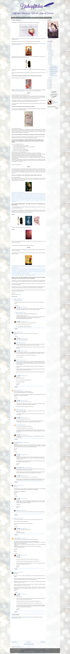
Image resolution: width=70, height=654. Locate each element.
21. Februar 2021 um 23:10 (22, 510)
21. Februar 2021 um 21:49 (23, 417)
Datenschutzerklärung (47, 17)
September (51, 54)
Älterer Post (43, 642)
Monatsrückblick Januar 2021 (53, 75)
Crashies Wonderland (17, 538)
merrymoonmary (37, 651)
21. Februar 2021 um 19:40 (23, 454)
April (50, 61)
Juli (50, 57)
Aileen (15, 485)
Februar (50, 64)
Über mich (36, 17)
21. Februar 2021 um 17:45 (26, 442)
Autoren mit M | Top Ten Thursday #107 (52, 74)
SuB (32, 17)
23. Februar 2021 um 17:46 (19, 572)
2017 (49, 83)
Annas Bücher (28, 38)
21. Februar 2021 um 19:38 (23, 400)
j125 (14, 572)
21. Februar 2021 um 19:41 (23, 498)
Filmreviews (23, 17)
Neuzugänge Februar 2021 (52, 65)
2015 (49, 85)
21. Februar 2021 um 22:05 (23, 475)
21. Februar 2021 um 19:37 (23, 350)
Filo (14, 390)
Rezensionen (18, 17)
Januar (50, 77)
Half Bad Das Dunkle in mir (22, 89)
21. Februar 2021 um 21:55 (28, 467)
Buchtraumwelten (19, 38)
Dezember (50, 50)
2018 (49, 81)
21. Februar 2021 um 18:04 (22, 312)
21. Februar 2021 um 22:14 (19, 518)
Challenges (28, 17)
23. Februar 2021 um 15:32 (24, 538)
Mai (50, 60)
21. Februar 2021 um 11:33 (19, 298)
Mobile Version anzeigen (28, 644)
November (50, 52)
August (50, 56)
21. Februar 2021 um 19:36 (23, 321)
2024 (49, 45)
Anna (15, 332)
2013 (49, 88)
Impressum (41, 17)
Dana (15, 298)
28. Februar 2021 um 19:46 (23, 375)
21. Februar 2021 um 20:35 (21, 409)
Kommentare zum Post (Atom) (19, 646)
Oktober (50, 53)
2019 (49, 80)
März (50, 63)
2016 (49, 84)
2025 (49, 43)
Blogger (44, 651)
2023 (49, 46)
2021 (49, 49)
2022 (49, 48)
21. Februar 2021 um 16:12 (23, 307)
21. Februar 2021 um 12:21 (19, 332)
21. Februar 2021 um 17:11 (19, 390)
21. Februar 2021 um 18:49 (22, 342)
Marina (17, 307)
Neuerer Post (14, 642)
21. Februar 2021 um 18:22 (20, 485)
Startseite (13, 17)
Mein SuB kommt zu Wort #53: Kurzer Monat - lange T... (53, 69)
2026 (49, 42)
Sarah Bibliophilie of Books (18, 442)
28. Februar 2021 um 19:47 (23, 434)
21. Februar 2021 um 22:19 (21, 424)
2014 (49, 87)
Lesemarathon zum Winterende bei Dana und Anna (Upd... (53, 67)
